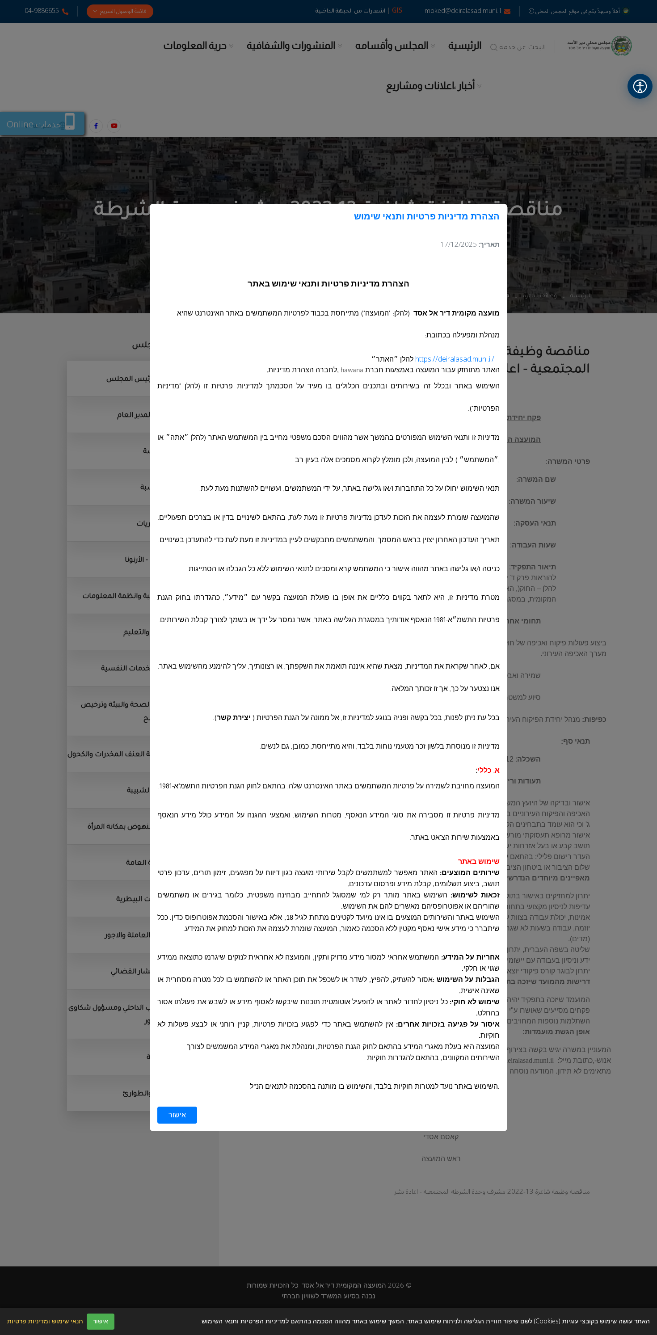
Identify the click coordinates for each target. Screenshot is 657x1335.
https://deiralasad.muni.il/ (454, 359)
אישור (177, 1115)
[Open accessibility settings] (640, 86)
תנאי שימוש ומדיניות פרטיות (45, 1321)
